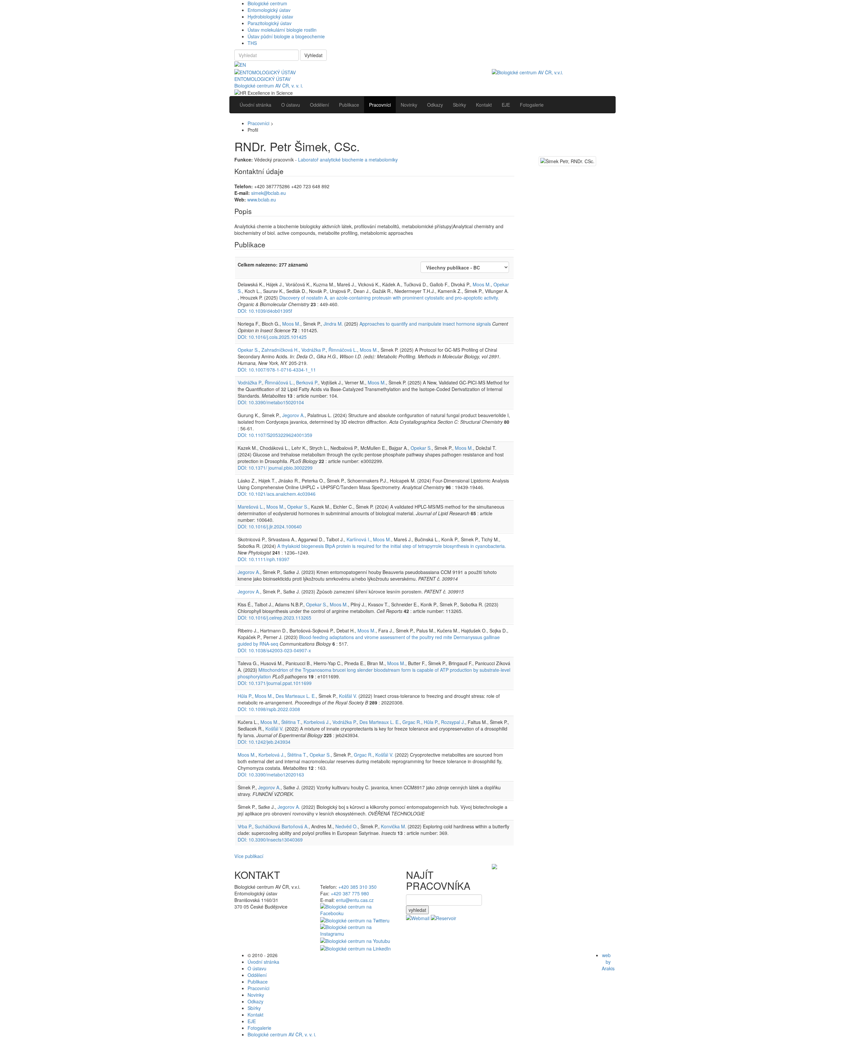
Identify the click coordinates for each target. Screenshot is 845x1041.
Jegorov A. (293, 415)
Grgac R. (411, 722)
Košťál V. (348, 696)
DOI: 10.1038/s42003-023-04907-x (274, 650)
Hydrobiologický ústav (270, 16)
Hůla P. (245, 696)
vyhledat (417, 910)
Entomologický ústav (269, 10)
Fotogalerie (259, 1027)
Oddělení (257, 975)
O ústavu (257, 968)
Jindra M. (333, 323)
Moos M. (482, 284)
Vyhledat (313, 55)
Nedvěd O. (346, 826)
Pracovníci (258, 123)
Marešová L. (251, 506)
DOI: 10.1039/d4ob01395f (265, 310)
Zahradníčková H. (280, 349)
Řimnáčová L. (342, 349)
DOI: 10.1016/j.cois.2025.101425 (272, 337)
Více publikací (248, 856)
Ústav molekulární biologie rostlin (282, 29)
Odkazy (255, 1001)
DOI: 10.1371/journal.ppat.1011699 (275, 683)
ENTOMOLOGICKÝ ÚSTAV (262, 79)
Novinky (256, 994)
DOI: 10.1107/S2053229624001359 (275, 435)
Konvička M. (393, 826)
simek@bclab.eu (268, 193)
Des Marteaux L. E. (296, 696)
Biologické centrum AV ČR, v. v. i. (268, 85)
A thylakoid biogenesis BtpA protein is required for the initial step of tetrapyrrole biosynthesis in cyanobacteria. (391, 546)
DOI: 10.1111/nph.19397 (263, 559)
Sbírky (254, 1008)
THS (252, 43)
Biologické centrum (267, 3)
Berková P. (307, 382)
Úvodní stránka (263, 961)
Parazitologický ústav (269, 23)
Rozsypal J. (453, 722)
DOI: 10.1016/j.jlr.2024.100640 (270, 526)
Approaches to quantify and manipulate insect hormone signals (425, 323)
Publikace (258, 981)
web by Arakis (608, 962)
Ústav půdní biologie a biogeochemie (286, 36)
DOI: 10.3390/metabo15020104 (271, 402)
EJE (252, 1021)
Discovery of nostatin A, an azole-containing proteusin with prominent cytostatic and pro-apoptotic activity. (389, 297)
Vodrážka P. (313, 349)
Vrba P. (245, 826)
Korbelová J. (317, 722)
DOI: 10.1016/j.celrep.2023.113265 (274, 617)
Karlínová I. (358, 539)
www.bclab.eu (261, 199)
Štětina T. (291, 722)
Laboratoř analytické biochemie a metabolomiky (348, 159)
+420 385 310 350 (357, 886)
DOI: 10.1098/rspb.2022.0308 (269, 709)
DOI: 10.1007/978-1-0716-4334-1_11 (277, 369)
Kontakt (255, 1014)
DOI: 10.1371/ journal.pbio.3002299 (275, 467)
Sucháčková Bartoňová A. (282, 826)
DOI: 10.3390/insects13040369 (270, 839)
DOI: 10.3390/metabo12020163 (271, 774)
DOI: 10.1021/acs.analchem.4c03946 (277, 493)
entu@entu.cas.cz (355, 900)
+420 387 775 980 (350, 893)
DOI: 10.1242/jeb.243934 (264, 741)
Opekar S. (248, 349)
